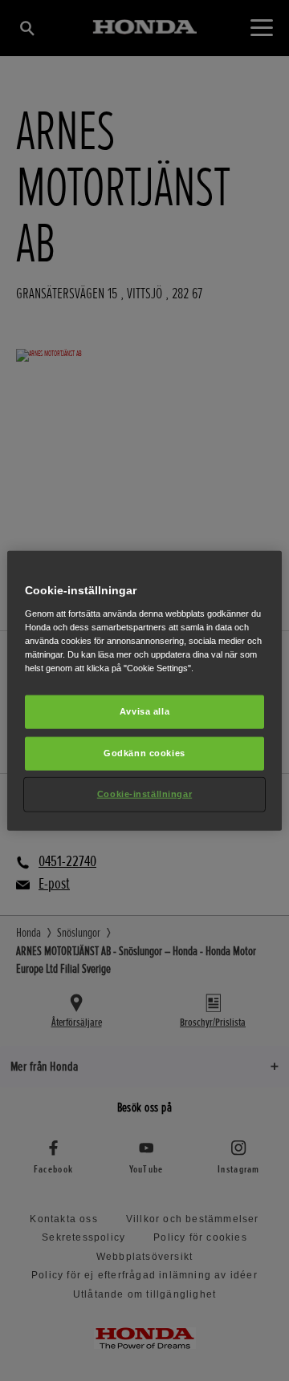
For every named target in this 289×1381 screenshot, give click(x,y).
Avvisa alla (144, 711)
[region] (144, 691)
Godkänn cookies (144, 752)
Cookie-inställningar (144, 793)
